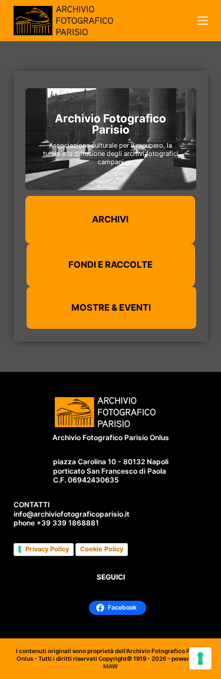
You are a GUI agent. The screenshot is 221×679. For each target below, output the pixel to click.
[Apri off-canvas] (202, 20)
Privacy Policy (47, 549)
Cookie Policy (101, 549)
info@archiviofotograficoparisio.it (72, 514)
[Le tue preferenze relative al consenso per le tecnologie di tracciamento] (200, 658)
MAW (110, 666)
